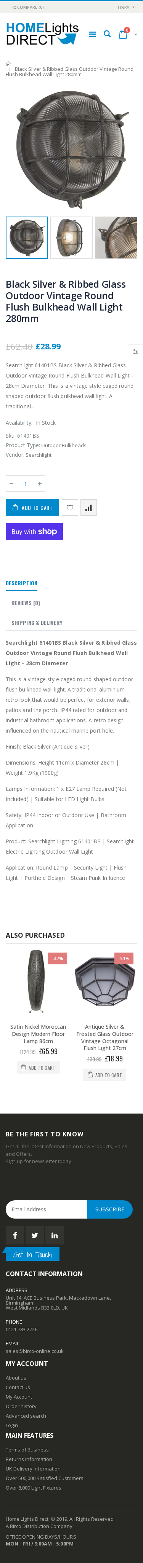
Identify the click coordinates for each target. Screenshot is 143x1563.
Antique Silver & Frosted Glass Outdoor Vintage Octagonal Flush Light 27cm (104, 1037)
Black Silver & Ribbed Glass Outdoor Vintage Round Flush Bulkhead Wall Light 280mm (65, 301)
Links (124, 7)
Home (8, 63)
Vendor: (15, 454)
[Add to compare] (88, 507)
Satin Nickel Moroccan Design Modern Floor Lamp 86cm (38, 1034)
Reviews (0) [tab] (25, 603)
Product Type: (23, 445)
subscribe (109, 1209)
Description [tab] (21, 583)
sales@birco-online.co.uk (35, 1351)
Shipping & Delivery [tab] (36, 622)
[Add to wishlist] (70, 507)
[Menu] (92, 34)
